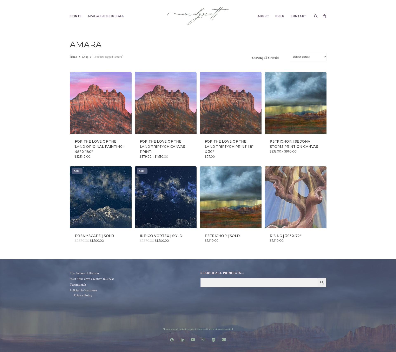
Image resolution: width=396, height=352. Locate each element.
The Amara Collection (84, 273)
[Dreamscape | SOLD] (101, 197)
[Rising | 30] (295, 197)
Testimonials (78, 285)
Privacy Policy (83, 295)
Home (73, 57)
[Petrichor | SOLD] (231, 197)
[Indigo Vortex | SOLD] (166, 197)
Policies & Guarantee (83, 291)
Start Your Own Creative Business (92, 279)
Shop (85, 57)
